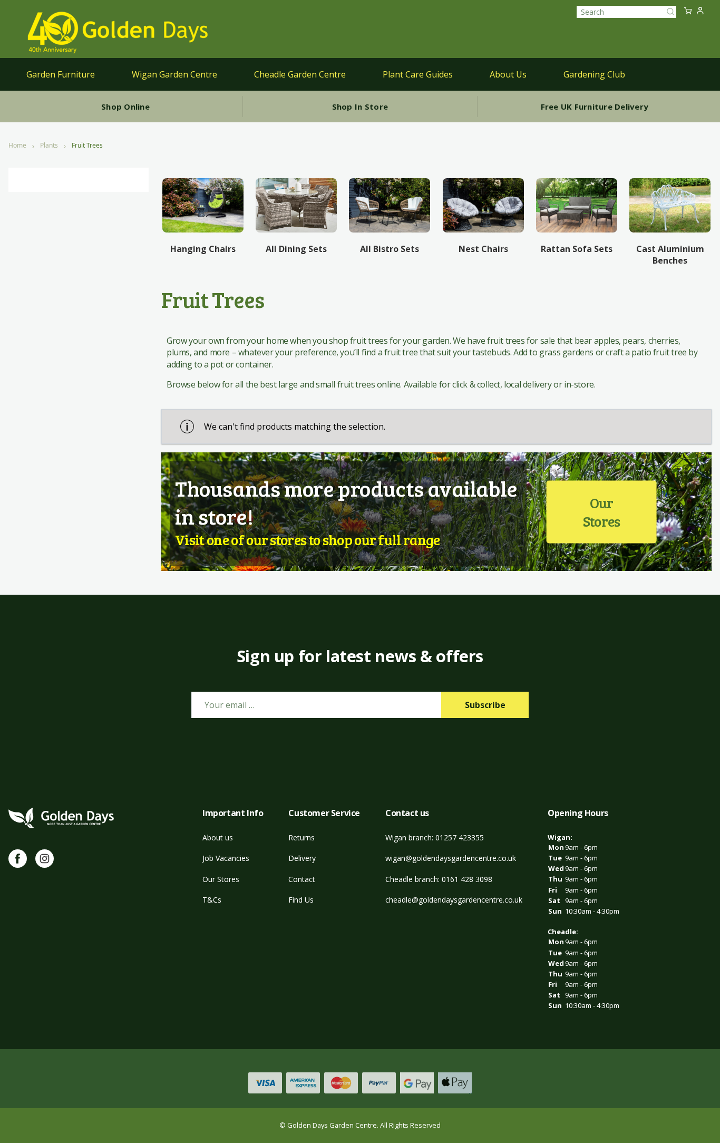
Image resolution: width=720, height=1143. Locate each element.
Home (17, 145)
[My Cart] (688, 11)
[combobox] (626, 12)
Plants (49, 145)
